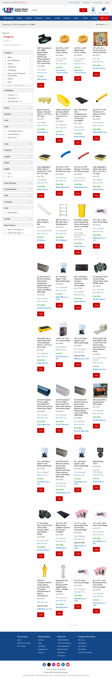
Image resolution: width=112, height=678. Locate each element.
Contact (41, 640)
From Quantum (61, 125)
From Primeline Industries (61, 60)
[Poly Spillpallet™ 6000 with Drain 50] (100, 158)
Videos (7, 40)
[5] (81, 391)
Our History (82, 646)
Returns (41, 652)
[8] (63, 267)
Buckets (29, 18)
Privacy (48, 669)
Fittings (57, 18)
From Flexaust (42, 298)
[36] (100, 211)
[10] (81, 329)
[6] (100, 267)
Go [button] (83, 10)
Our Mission (82, 643)
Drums (48, 18)
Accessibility (61, 669)
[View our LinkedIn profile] (63, 664)
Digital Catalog (63, 640)
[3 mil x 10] (63, 329)
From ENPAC (42, 123)
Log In (107, 2)
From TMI (96, 59)
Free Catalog (64, 643)
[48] (81, 100)
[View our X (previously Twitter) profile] (49, 664)
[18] (63, 211)
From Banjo (41, 70)
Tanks (85, 18)
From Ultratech (42, 353)
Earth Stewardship (85, 652)
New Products (63, 649)
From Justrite (79, 127)
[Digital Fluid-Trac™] (100, 452)
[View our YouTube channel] (58, 664)
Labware (66, 18)
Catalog (74, 2)
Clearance (86, 2)
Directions (41, 646)
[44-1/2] (63, 514)
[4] (44, 267)
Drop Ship (97, 65)
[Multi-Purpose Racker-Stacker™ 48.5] (44, 100)
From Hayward (99, 290)
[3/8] (44, 39)
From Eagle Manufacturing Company (79, 235)
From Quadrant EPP (44, 231)
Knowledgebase (12, 45)
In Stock (40, 76)
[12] (100, 39)
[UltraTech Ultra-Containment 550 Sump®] (100, 391)
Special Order (79, 356)
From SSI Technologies (97, 471)
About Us (81, 640)
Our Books (82, 649)
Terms (54, 669)
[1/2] (100, 100)
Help (39, 643)
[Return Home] (15, 11)
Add (40, 85)
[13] (44, 452)
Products (8, 36)
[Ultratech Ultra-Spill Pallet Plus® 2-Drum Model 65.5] (44, 329)
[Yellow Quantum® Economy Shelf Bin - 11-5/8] (63, 100)
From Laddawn (98, 228)
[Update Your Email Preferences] (68, 664)
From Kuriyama (98, 123)
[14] (100, 514)
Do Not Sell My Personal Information (56, 672)
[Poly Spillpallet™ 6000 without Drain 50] (44, 158)
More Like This (42, 73)
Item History (21, 646)
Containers (38, 18)
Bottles (19, 18)
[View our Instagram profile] (54, 664)
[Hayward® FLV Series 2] (63, 571)
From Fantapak (62, 287)
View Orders (24, 643)
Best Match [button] (100, 24)
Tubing (94, 18)
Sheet (76, 18)
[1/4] (81, 39)
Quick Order (97, 2)
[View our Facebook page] (44, 664)
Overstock (61, 656)
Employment (42, 649)
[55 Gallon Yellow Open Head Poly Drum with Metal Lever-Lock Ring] (81, 211)
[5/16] (63, 39)
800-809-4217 (21, 2)
